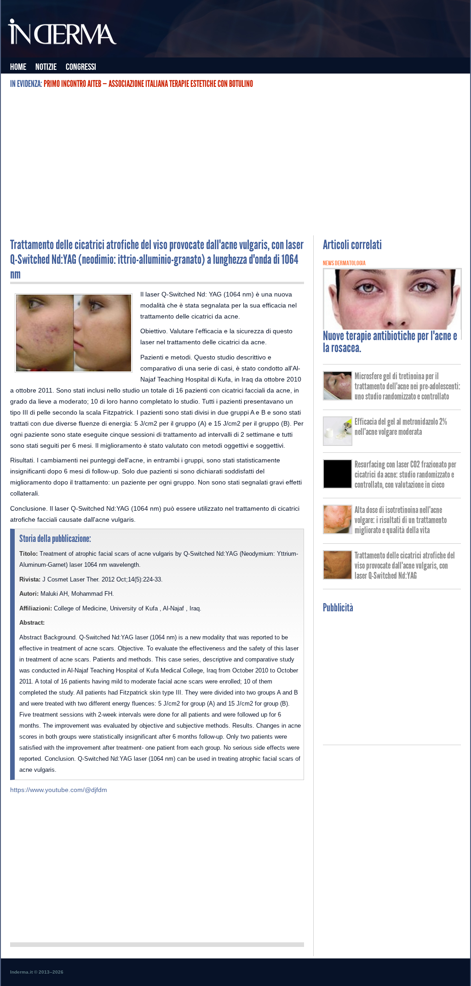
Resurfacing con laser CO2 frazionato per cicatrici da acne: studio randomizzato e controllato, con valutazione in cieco (405, 474)
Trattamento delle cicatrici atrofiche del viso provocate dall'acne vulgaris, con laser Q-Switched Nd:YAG (405, 565)
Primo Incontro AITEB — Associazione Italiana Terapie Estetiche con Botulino (148, 83)
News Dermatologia (344, 263)
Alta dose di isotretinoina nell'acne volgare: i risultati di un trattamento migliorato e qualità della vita (401, 520)
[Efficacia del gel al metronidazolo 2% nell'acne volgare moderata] (337, 442)
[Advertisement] (235, 161)
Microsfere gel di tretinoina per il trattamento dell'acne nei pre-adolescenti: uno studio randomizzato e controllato (407, 386)
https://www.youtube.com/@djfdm (58, 789)
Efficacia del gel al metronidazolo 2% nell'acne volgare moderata (401, 426)
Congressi (81, 67)
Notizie (46, 67)
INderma (63, 33)
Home (18, 67)
